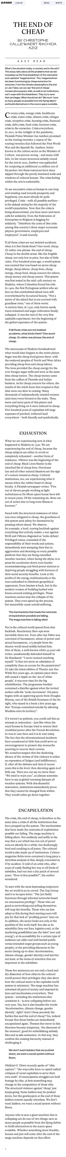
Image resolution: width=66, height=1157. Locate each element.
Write (59, 3)
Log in (19, 3)
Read (46, 3)
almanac (6, 2)
